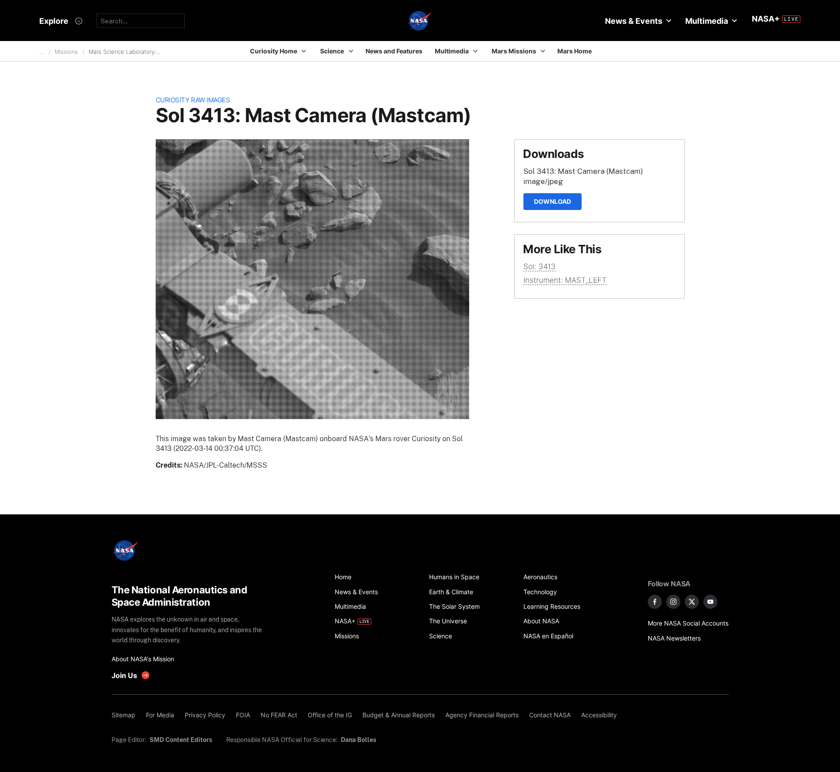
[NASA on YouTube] (710, 602)
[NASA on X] (692, 602)
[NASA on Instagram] (673, 602)
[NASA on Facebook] (655, 602)
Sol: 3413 (539, 266)
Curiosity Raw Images (193, 100)
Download (552, 201)
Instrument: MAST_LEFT (565, 280)
